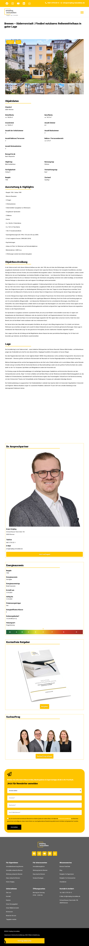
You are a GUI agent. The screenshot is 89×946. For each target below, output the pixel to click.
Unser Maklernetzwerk (12, 908)
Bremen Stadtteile (65, 866)
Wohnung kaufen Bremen (40, 870)
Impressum (7, 935)
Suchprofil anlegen (38, 878)
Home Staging (10, 882)
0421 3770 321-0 (67, 892)
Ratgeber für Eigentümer (67, 874)
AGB (26, 935)
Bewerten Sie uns (11, 915)
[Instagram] (12, 3)
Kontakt (8, 896)
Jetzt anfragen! (44, 554)
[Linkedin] (24, 3)
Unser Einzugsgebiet (12, 904)
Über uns (8, 892)
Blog (61, 870)
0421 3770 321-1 (11, 542)
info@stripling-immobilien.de (14, 549)
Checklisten (63, 882)
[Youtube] (18, 3)
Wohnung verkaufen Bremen (14, 874)
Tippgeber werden (11, 919)
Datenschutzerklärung (64, 818)
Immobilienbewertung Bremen (14, 866)
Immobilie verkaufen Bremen (14, 870)
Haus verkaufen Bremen (13, 878)
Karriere (8, 900)
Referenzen (9, 911)
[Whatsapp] (29, 3)
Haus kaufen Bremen (39, 874)
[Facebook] (7, 3)
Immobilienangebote (39, 866)
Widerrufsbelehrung (34, 935)
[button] (82, 12)
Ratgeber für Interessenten (67, 878)
